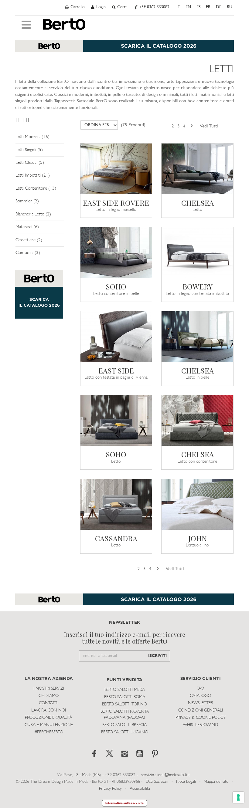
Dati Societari (157, 781)
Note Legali (186, 781)
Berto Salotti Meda (124, 690)
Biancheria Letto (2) (33, 214)
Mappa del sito (216, 781)
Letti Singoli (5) (29, 150)
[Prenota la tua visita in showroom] (124, 49)
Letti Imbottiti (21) (32, 175)
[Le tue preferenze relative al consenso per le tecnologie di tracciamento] (238, 797)
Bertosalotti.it (64, 24)
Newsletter (200, 703)
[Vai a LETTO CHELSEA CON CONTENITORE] (197, 420)
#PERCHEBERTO (48, 732)
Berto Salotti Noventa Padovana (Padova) (125, 714)
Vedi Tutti (209, 126)
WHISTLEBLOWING (200, 725)
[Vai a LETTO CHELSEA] (197, 169)
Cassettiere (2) (28, 240)
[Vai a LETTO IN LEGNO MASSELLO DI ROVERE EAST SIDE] (116, 169)
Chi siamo (49, 696)
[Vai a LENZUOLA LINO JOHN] (197, 504)
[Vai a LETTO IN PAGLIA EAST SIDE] (116, 336)
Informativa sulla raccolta (124, 803)
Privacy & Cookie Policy (201, 717)
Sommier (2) (27, 201)
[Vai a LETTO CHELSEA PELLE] (197, 336)
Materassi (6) (27, 227)
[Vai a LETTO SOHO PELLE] (116, 252)
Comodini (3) (27, 253)
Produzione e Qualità (48, 717)
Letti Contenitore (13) (35, 188)
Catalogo (200, 696)
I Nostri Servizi (48, 688)
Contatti (48, 703)
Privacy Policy (110, 788)
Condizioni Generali (200, 710)
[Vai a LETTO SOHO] (116, 420)
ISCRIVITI (157, 656)
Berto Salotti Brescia (124, 725)
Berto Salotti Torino (124, 704)
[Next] (191, 126)
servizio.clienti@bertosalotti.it (165, 775)
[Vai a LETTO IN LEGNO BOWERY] (197, 252)
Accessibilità (140, 788)
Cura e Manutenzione (49, 725)
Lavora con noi (48, 710)
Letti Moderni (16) (32, 137)
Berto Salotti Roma (124, 697)
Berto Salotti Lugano (124, 732)
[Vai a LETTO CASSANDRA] (116, 504)
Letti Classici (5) (29, 163)
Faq (200, 688)
